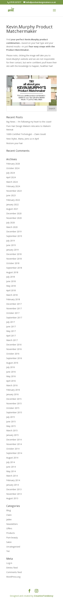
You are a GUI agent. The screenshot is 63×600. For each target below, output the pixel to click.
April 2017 (11, 335)
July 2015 (10, 417)
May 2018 (11, 285)
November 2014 (14, 444)
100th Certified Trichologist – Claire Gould (26, 134)
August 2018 (12, 272)
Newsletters (12, 524)
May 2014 (11, 471)
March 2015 (12, 430)
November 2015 (14, 403)
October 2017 (12, 313)
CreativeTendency (43, 595)
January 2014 (12, 484)
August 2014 (12, 457)
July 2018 (10, 276)
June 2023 (11, 195)
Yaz (8, 551)
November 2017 (14, 308)
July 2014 (10, 462)
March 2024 (12, 181)
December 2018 (14, 254)
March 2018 (12, 295)
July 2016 (10, 367)
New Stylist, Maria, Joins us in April (22, 138)
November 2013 (14, 494)
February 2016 (13, 389)
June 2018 (11, 281)
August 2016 (12, 362)
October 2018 (12, 263)
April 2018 (11, 290)
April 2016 (11, 380)
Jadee (9, 519)
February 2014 (13, 480)
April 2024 (11, 177)
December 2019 (14, 231)
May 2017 (11, 331)
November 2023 (14, 190)
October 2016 (12, 353)
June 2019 (11, 245)
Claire (9, 515)
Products (10, 533)
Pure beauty (12, 537)
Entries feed (12, 567)
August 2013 (12, 498)
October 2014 (12, 448)
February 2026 (13, 163)
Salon (9, 542)
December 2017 (14, 303)
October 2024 (12, 168)
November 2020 (14, 218)
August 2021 (12, 208)
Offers (9, 528)
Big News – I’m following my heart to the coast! (28, 121)
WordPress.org (13, 576)
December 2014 (14, 439)
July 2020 (10, 222)
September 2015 (14, 412)
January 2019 (12, 249)
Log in (9, 563)
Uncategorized (13, 546)
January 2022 (12, 204)
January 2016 (12, 394)
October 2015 (12, 408)
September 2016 (14, 358)
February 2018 (13, 299)
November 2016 (14, 349)
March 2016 (12, 385)
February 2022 (13, 200)
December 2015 (14, 399)
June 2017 (11, 326)
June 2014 (11, 466)
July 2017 (10, 322)
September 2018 (14, 267)
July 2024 (10, 172)
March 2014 (12, 475)
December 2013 (14, 489)
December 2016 (14, 344)
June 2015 (11, 421)
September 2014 (14, 453)
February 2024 (13, 186)
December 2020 (14, 213)
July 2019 (10, 240)
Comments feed (14, 572)
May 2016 (11, 376)
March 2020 (12, 227)
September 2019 (14, 236)
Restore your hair (14, 143)
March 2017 (12, 340)
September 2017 (14, 317)
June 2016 (11, 371)
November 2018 (14, 258)
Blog (8, 510)
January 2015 (12, 435)
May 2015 (11, 426)
